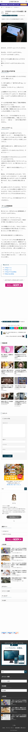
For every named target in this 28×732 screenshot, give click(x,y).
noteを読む (23, 4)
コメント (5, 423)
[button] (3, 328)
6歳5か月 (22, 321)
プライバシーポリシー (10, 727)
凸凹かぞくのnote (7, 534)
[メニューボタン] (1, 1)
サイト (4, 449)
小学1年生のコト (14, 15)
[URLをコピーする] (25, 328)
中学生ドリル (8, 270)
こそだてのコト (14, 1)
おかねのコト (6, 531)
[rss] (14, 725)
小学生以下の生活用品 (10, 272)
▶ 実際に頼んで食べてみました (14, 484)
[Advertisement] (14, 303)
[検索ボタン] (26, 1)
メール (5, 444)
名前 (4, 439)
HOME (3, 727)
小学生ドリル (8, 268)
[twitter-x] (14, 521)
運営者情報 (17, 727)
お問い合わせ (23, 727)
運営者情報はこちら (14, 517)
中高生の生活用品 (9, 274)
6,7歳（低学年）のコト (6, 15)
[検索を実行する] (25, 488)
